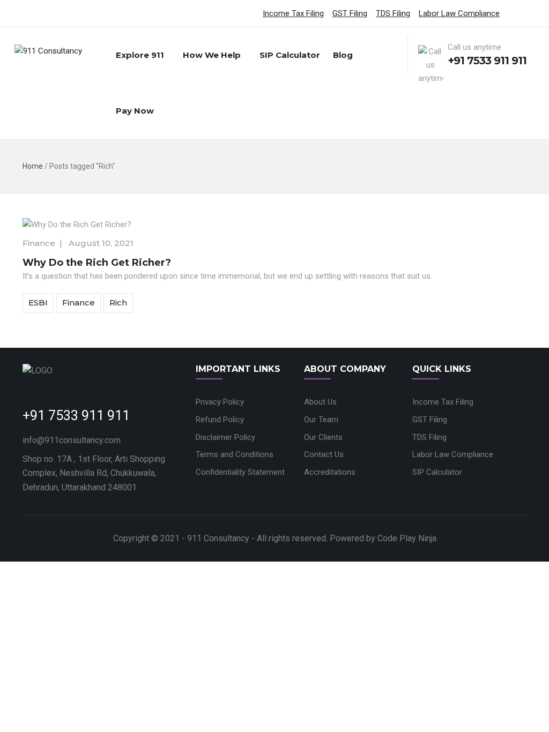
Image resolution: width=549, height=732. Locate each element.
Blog (343, 55)
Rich (118, 302)
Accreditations (329, 472)
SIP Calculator (289, 55)
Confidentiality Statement (240, 472)
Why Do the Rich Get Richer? (97, 262)
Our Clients (323, 437)
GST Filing (349, 13)
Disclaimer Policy (225, 437)
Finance (39, 243)
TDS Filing (393, 13)
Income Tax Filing (293, 13)
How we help (212, 55)
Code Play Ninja (406, 538)
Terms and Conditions (234, 454)
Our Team (321, 419)
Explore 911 (140, 55)
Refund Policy (220, 419)
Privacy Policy (220, 402)
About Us (320, 402)
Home (33, 166)
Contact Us (324, 454)
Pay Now (135, 111)
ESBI (38, 302)
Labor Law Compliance (459, 13)
